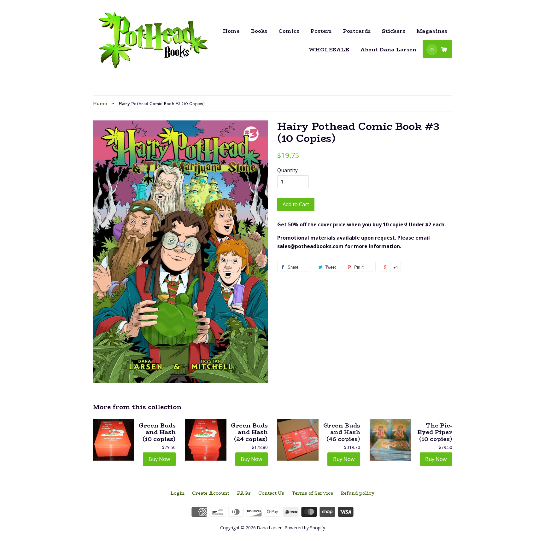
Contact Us (271, 493)
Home (231, 31)
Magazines (432, 31)
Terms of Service (312, 493)
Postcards (357, 31)
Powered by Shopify (305, 528)
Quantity (287, 170)
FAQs (244, 493)
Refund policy (358, 493)
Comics (288, 31)
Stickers (393, 31)
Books (259, 31)
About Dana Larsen (388, 50)
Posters (321, 31)
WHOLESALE (328, 50)
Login (177, 493)
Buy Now (159, 459)
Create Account (210, 493)
